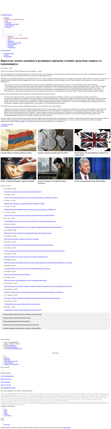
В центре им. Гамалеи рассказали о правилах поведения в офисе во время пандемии (29, 215)
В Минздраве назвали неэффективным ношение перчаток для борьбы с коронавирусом (30, 209)
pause (5, 411)
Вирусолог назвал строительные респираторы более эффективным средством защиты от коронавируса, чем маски (38, 262)
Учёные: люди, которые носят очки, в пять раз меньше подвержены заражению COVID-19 (31, 197)
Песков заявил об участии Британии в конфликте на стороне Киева (22, 314)
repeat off (6, 424)
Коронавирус (8, 56)
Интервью (8, 22)
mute (5, 412)
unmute (6, 414)
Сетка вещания (9, 25)
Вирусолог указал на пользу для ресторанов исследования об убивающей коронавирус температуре (33, 292)
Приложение (11, 47)
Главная (3, 50)
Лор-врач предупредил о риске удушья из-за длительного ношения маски (26, 256)
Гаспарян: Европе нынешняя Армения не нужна (17, 317)
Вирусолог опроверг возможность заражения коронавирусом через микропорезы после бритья (32, 298)
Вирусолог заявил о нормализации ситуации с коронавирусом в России (25, 280)
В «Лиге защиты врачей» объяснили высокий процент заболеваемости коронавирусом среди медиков (34, 251)
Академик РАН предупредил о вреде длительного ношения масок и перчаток (27, 268)
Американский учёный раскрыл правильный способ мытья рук (23, 310)
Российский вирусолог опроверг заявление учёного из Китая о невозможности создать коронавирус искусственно (38, 286)
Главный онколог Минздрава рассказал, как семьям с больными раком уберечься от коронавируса (33, 227)
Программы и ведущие (12, 24)
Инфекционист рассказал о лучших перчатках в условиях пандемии (24, 203)
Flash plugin (66, 427)
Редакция (8, 27)
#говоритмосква (9, 53)
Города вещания (5, 382)
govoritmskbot (11, 345)
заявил (23, 121)
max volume (7, 415)
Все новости (4, 126)
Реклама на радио (6, 379)
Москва (6, 55)
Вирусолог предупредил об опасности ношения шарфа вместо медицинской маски (28, 245)
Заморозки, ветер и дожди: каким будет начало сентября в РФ (21, 324)
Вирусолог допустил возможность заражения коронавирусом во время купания (27, 233)
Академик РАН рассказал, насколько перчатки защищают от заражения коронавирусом (30, 221)
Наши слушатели (6, 385)
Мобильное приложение (11, 364)
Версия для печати (7, 124)
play (5, 409)
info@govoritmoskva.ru (15, 348)
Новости (6, 18)
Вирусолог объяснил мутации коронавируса (17, 274)
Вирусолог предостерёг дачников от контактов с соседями (21, 239)
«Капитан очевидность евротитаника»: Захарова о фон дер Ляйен (22, 328)
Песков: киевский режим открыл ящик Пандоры (16, 321)
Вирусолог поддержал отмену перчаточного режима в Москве (22, 191)
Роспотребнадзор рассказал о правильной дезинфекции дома (22, 304)
